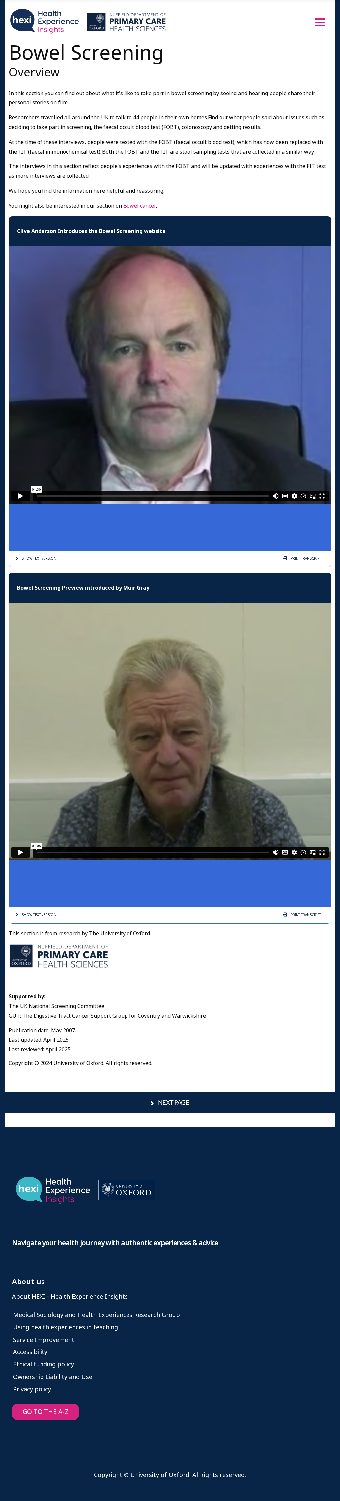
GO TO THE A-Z (45, 1411)
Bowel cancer (139, 206)
